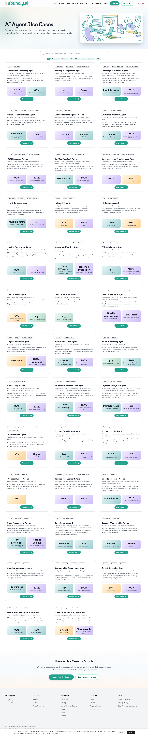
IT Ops (77, 58)
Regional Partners (96, 706)
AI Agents (36, 699)
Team (92, 699)
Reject (122, 732)
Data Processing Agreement (128, 706)
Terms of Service (124, 699)
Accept (131, 732)
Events (105, 3)
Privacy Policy (123, 703)
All (48, 58)
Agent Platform (58, 3)
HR (71, 58)
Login (138, 3)
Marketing (91, 58)
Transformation (38, 706)
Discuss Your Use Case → (61, 677)
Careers (92, 703)
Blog (63, 709)
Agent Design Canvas (69, 706)
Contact (115, 3)
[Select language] (143, 3)
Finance (64, 58)
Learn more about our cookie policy (46, 733)
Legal (83, 58)
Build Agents (127, 3)
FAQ (63, 712)
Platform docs (66, 699)
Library (63, 703)
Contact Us (94, 709)
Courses (98, 3)
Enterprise (70, 3)
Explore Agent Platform (87, 677)
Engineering (55, 58)
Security (88, 3)
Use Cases (79, 3)
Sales (98, 58)
